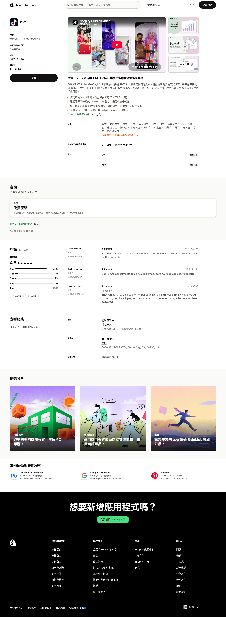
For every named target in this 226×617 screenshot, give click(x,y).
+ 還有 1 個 (183, 64)
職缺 (178, 555)
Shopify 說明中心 (144, 549)
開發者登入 (16, 607)
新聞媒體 (181, 567)
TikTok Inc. (15, 68)
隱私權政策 (108, 320)
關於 (178, 549)
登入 (192, 4)
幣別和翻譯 (99, 591)
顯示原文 (96, 114)
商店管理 (56, 585)
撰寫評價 (16, 295)
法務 (178, 585)
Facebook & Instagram (32, 472)
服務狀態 (181, 591)
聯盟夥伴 (181, 579)
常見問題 (106, 324)
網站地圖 (60, 607)
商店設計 (56, 573)
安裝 (33, 77)
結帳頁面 (106, 144)
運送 (95, 585)
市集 (104, 164)
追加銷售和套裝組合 (104, 567)
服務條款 (31, 607)
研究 (137, 567)
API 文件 (139, 555)
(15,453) (20, 58)
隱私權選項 (75, 607)
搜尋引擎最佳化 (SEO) (105, 579)
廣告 (104, 154)
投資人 (180, 561)
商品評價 (98, 561)
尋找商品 (56, 555)
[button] (42, 476)
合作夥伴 (181, 573)
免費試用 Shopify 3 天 (113, 519)
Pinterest (165, 472)
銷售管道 (56, 549)
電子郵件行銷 (100, 573)
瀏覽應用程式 (152, 4)
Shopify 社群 (142, 561)
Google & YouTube (100, 472)
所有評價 (32, 295)
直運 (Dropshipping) (104, 549)
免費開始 (207, 4)
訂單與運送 (58, 567)
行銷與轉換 (58, 579)
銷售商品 (56, 561)
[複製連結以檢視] (82, 249)
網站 (104, 343)
